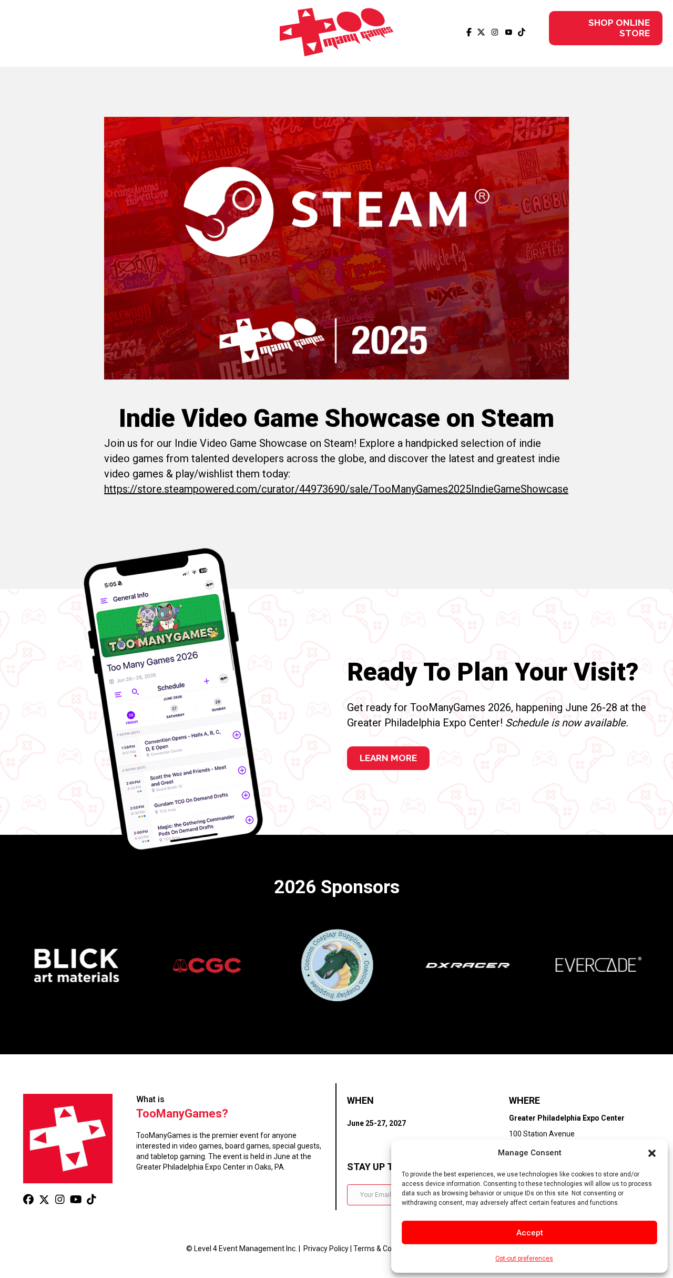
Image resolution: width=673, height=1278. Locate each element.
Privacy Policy (326, 1248)
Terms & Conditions (385, 1248)
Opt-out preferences (524, 1258)
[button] (652, 1153)
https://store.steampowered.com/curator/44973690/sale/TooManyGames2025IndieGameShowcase (336, 489)
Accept (529, 1232)
